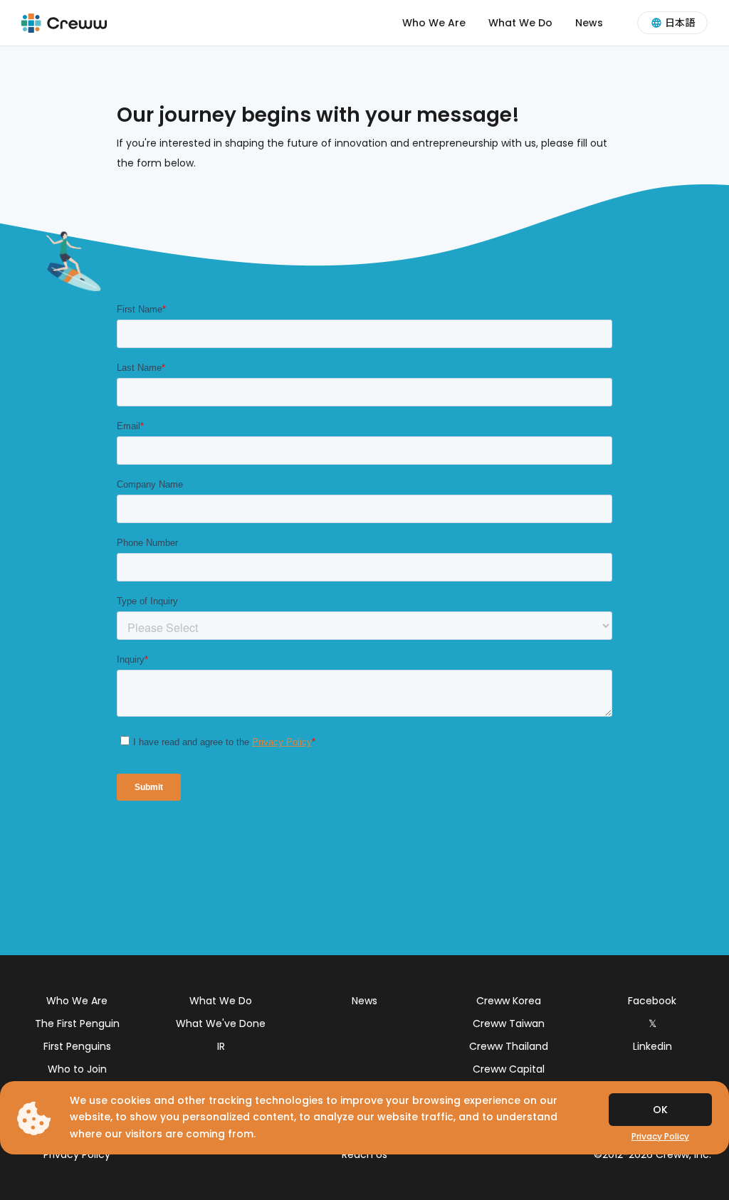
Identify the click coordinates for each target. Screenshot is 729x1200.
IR (221, 1046)
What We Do (520, 23)
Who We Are (434, 23)
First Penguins (77, 1046)
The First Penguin (77, 1023)
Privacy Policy (76, 1154)
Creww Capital (509, 1069)
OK (660, 1109)
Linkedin (652, 1046)
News (589, 23)
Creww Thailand (508, 1046)
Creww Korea (508, 1001)
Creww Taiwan (509, 1023)
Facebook (652, 1001)
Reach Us (364, 1154)
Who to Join (77, 1069)
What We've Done (221, 1023)
